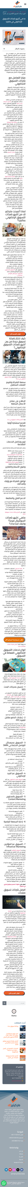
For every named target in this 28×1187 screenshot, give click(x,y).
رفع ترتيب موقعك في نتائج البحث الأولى (16, 696)
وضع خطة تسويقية (12, 122)
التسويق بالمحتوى (10, 270)
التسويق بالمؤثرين (16, 850)
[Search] (4, 1003)
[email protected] (16, 1081)
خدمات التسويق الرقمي (14, 678)
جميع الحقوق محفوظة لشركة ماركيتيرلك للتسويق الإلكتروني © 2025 (14, 1183)
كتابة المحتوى (18, 568)
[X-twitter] (17, 1169)
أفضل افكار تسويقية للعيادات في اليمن (12, 1057)
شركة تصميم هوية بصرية (13, 177)
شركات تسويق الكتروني (13, 11)
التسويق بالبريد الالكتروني (16, 779)
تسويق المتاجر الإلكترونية (12, 462)
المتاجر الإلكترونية (11, 936)
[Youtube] (10, 1169)
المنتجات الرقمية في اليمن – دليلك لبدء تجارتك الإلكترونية (10, 1050)
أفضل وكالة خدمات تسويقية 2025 (15, 513)
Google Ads (22, 727)
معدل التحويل (11, 152)
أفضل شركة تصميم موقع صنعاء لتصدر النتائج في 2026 (10, 1043)
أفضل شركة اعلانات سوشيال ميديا (16, 645)
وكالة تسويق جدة (13, 1026)
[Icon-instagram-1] (14, 1169)
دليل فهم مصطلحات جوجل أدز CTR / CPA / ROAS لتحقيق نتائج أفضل (10, 1035)
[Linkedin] (6, 1169)
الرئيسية (23, 11)
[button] (25, 4)
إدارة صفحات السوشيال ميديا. (14, 454)
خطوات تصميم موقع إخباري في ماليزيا (15, 885)
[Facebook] (21, 1169)
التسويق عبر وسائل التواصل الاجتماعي (15, 274)
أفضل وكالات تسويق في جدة (15, 419)
